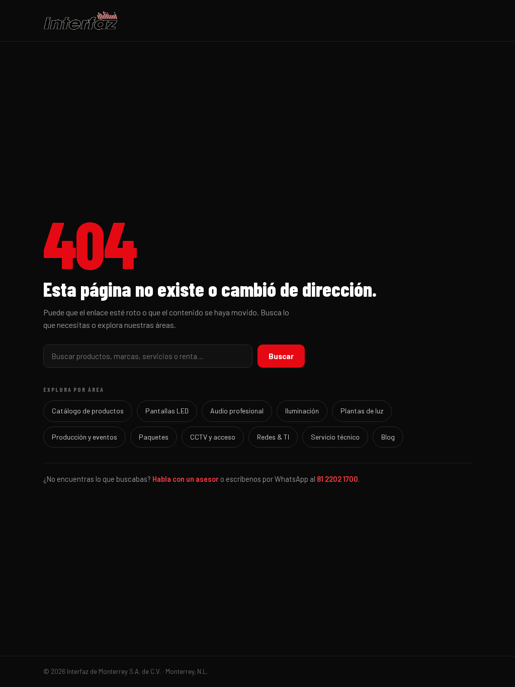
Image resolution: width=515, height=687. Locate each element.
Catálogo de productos (88, 410)
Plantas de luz (361, 410)
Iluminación (302, 410)
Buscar (281, 356)
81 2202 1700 (337, 478)
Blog (388, 437)
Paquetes (153, 437)
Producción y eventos (84, 437)
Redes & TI (273, 437)
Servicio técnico (335, 437)
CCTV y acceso (212, 437)
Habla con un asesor (185, 478)
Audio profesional (237, 410)
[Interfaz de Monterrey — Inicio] (257, 20)
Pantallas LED (167, 410)
